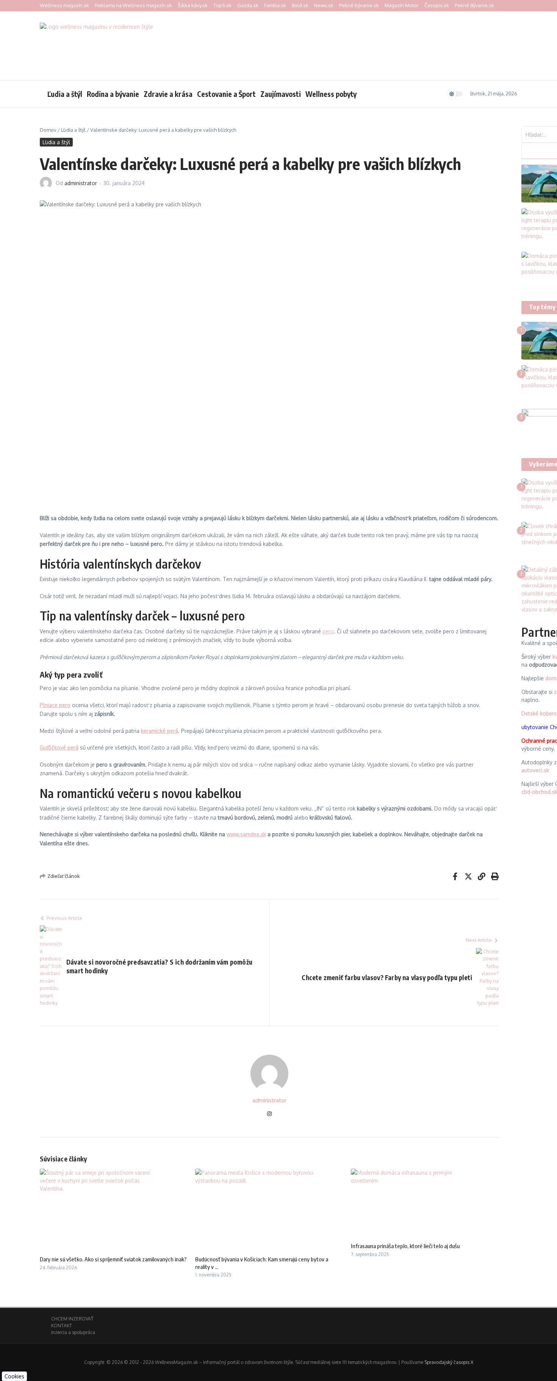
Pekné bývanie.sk (359, 5)
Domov (48, 130)
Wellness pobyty (331, 93)
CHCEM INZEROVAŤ (72, 1319)
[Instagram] (269, 1114)
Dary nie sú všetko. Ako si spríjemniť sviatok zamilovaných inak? (113, 1259)
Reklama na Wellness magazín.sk (133, 5)
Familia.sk (275, 5)
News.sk (323, 5)
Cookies (14, 1376)
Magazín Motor (402, 5)
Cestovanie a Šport (226, 93)
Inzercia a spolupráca (73, 1332)
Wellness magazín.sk (64, 5)
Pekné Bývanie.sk (474, 5)
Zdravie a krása (168, 93)
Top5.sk (222, 5)
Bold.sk (300, 5)
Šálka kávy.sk (193, 5)
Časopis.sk (436, 5)
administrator (80, 183)
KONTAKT (61, 1325)
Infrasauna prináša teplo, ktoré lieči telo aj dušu (405, 1245)
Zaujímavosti (280, 93)
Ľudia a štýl (64, 93)
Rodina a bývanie (113, 93)
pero (328, 631)
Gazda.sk (247, 5)
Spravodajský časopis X (448, 1362)
